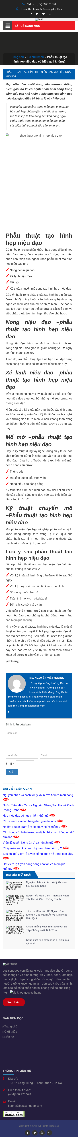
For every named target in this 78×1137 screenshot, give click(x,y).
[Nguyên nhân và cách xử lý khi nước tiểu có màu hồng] (15, 885)
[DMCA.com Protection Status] (14, 1113)
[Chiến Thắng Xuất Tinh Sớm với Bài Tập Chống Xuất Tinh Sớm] (15, 930)
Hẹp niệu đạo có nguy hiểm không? (26, 815)
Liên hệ (9, 1036)
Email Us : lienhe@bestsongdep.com (41, 9)
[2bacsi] (43, 14)
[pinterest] (49, 1133)
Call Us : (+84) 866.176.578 (41, 4)
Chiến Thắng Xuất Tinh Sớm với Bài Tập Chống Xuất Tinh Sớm (46, 928)
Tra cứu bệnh (35, 57)
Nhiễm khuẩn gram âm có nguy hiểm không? (32, 826)
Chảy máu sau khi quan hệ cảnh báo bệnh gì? (33, 848)
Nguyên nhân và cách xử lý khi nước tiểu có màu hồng (47, 884)
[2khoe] (50, 14)
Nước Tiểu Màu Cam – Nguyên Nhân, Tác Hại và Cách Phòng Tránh (47, 897)
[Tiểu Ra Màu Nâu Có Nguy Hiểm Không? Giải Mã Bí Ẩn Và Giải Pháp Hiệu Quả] (15, 915)
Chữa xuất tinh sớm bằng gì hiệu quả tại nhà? (47, 941)
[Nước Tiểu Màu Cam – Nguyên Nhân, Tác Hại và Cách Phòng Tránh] (15, 900)
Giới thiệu (10, 1031)
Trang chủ (17, 57)
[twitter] (37, 14)
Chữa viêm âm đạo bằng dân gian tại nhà (30, 821)
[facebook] (31, 14)
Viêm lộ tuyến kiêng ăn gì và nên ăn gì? (28, 842)
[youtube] (42, 1133)
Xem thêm (13, 1002)
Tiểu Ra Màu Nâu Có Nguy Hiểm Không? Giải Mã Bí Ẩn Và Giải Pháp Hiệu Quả (46, 915)
